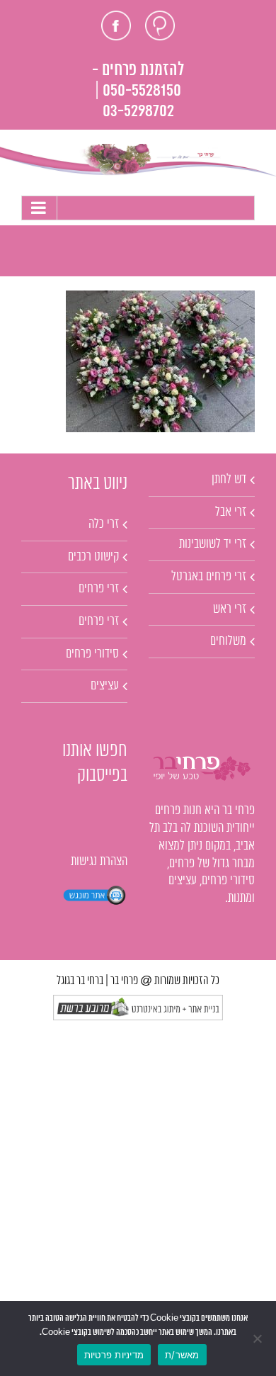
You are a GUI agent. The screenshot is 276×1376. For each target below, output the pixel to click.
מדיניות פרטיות (114, 1354)
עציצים (105, 686)
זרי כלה (103, 524)
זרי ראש (229, 609)
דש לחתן (229, 480)
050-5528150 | (138, 91)
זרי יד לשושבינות (212, 544)
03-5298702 (138, 111)
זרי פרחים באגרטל (208, 577)
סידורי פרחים (92, 654)
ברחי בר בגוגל (80, 981)
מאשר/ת (182, 1354)
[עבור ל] (138, 208)
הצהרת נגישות (99, 862)
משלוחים (228, 641)
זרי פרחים (99, 589)
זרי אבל (230, 512)
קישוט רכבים (93, 557)
